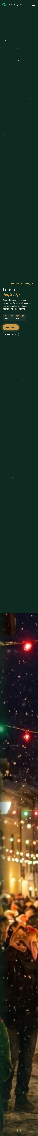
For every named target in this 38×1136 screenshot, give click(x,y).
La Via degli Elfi (15, 4)
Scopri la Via (10, 327)
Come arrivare (10, 334)
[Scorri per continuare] (19, 1130)
